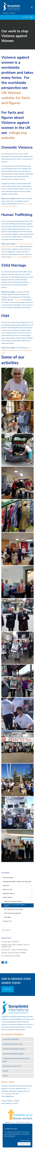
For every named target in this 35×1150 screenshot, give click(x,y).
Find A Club (19, 1122)
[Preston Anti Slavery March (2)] (17, 648)
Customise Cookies (24, 1144)
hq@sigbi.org (9, 1096)
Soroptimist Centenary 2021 (12, 1066)
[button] (27, 17)
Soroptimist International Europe (13, 1054)
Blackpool (29, 257)
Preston (13, 257)
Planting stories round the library (13, 953)
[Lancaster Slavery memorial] (17, 780)
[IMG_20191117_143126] (17, 549)
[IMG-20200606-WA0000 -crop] (17, 417)
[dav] (17, 615)
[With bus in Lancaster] (17, 812)
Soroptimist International (11, 1039)
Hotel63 (5, 1071)
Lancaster (20, 257)
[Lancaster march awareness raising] (17, 714)
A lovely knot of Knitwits (10, 942)
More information (9, 1136)
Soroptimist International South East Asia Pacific (16, 1059)
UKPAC (5, 1076)
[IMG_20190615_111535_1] (17, 845)
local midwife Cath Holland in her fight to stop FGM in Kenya (16, 350)
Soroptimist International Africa (13, 1044)
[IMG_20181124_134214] (17, 681)
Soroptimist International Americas (14, 1049)
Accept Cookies (25, 1140)
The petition (18, 300)
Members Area (10, 1122)
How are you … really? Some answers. (14, 950)
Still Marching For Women (10, 956)
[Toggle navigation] (28, 7)
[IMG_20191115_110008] (17, 582)
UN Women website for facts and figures (15, 97)
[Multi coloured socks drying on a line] (17, 516)
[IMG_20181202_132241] (17, 483)
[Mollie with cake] (17, 384)
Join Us (27, 1122)
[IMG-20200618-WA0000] (17, 450)
